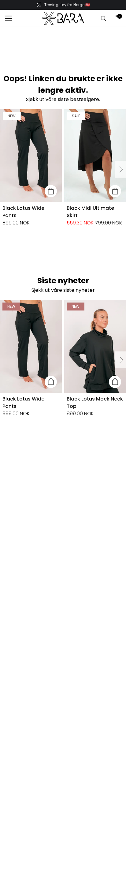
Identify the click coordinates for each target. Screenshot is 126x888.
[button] (8, 18)
